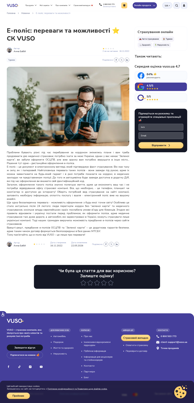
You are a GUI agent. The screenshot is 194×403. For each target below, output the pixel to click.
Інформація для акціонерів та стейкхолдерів (98, 358)
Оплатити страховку (137, 345)
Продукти (29, 5)
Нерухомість (60, 353)
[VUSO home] (13, 5)
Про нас (88, 336)
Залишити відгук (24, 347)
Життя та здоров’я (63, 348)
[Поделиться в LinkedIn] (127, 60)
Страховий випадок (82, 5)
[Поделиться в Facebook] (116, 60)
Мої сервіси (44, 5)
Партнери (89, 371)
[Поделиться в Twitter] (121, 60)
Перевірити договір (136, 351)
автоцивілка (73, 177)
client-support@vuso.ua (174, 342)
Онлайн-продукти (143, 5)
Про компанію (61, 5)
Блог (86, 377)
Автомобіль (59, 336)
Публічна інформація (95, 351)
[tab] (161, 75)
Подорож (58, 342)
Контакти (89, 365)
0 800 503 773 (169, 336)
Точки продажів (170, 348)
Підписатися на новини (23, 355)
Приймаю (18, 395)
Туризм (11, 60)
